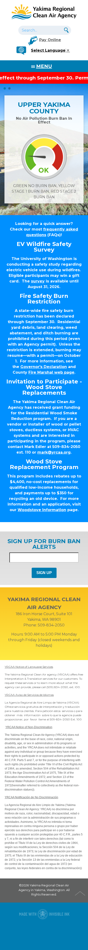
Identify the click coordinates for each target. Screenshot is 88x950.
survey (38, 281)
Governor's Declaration (43, 367)
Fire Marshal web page (51, 372)
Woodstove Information (42, 510)
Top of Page (80, 892)
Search (66, 30)
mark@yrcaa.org (54, 452)
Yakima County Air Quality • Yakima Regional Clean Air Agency (44, 11)
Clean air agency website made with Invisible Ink (44, 914)
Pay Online (50, 40)
